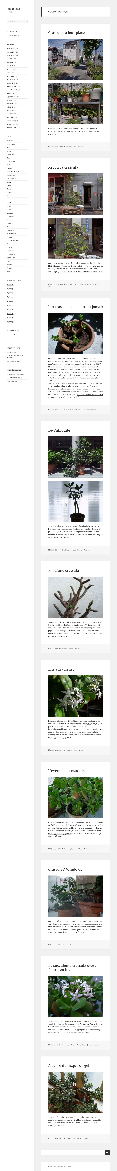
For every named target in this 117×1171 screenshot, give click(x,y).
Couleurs (10, 165)
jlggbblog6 (10, 305)
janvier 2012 (11, 124)
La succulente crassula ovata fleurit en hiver (72, 967)
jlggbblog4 (10, 297)
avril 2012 (10, 114)
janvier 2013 (11, 83)
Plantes (9, 237)
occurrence (93, 410)
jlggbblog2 (10, 289)
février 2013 (11, 80)
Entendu (9, 192)
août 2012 (10, 100)
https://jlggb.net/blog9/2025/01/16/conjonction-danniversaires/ (78, 271)
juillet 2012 (10, 104)
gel (83, 1138)
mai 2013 (10, 69)
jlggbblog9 (10, 318)
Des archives (11, 175)
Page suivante (107, 1152)
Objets (9, 223)
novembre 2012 (12, 90)
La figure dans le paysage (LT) (16, 374)
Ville (8, 261)
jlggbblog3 (13, 8)
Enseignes (10, 189)
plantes (87, 1138)
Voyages (9, 268)
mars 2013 (10, 76)
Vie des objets (11, 258)
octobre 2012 (11, 93)
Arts (8, 148)
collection (88, 550)
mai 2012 (10, 110)
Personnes (10, 230)
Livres (9, 210)
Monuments (11, 216)
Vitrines (9, 265)
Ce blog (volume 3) (13, 35)
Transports (10, 251)
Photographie (11, 234)
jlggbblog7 (10, 309)
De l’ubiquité (59, 430)
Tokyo (50, 286)
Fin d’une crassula (63, 570)
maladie (78, 649)
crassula (95, 284)
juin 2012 (10, 107)
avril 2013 (10, 73)
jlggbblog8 (10, 313)
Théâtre (9, 247)
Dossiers (9, 185)
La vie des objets (12, 335)
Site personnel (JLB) (13, 361)
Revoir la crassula (63, 167)
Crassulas (10, 168)
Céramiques (11, 154)
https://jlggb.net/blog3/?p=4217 (60, 729)
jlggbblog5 (10, 301)
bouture (86, 410)
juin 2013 (10, 66)
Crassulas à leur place (66, 32)
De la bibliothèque (13, 172)
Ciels (8, 158)
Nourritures (11, 220)
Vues (8, 271)
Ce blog (9, 151)
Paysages (10, 227)
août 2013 (10, 59)
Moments (10, 213)
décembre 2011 (12, 128)
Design (9, 182)
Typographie (11, 254)
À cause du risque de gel (68, 1065)
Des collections (11, 179)
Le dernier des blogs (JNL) (15, 378)
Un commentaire (91, 849)
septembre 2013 (12, 55)
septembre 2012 (12, 97)
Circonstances (11, 352)
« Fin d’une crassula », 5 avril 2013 (62, 378)
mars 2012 (10, 117)
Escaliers (10, 196)
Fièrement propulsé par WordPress (59, 1166)
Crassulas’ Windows (65, 869)
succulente (82, 1045)
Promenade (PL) (12, 381)
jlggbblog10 (10, 322)
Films (8, 199)
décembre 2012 (12, 86)
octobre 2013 (11, 52)
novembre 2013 (12, 49)
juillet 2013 (10, 62)
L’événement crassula (66, 770)
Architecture (11, 144)
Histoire (9, 203)
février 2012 (11, 121)
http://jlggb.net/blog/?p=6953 (59, 737)
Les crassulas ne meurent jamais (75, 306)
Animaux (10, 141)
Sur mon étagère (12, 241)
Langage (9, 206)
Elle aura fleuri (61, 669)
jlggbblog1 (10, 285)
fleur (82, 750)
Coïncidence (11, 161)
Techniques (10, 244)
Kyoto (81, 147)
